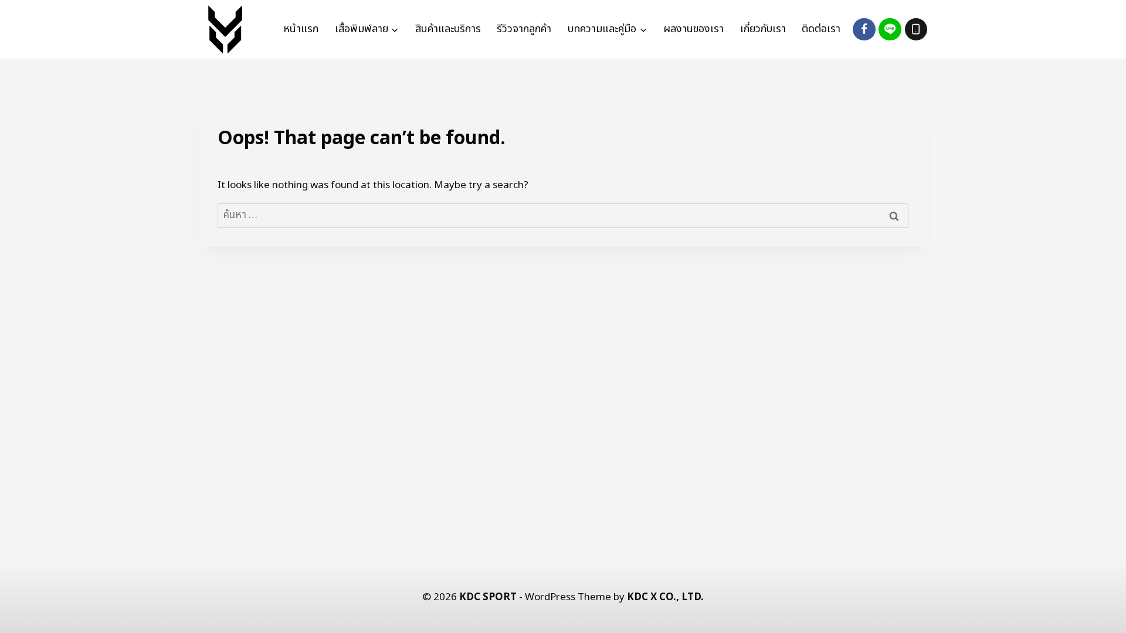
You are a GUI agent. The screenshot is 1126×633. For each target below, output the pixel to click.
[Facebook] (864, 29)
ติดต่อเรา (821, 29)
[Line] (890, 29)
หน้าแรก (300, 29)
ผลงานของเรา (693, 29)
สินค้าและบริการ (448, 29)
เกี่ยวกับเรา (763, 29)
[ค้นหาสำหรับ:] (563, 215)
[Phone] (916, 29)
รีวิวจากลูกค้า (524, 29)
